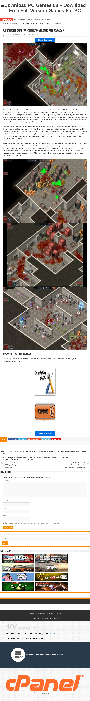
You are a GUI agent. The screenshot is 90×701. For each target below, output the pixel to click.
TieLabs (58, 613)
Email (5, 508)
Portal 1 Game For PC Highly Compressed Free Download (32, 20)
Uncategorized (12, 23)
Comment (6, 480)
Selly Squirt (7, 35)
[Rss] (45, 615)
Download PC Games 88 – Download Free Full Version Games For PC (45, 8)
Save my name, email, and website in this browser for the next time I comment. (32, 523)
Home (2, 23)
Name (5, 501)
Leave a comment (44, 35)
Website (5, 516)
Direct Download (45, 40)
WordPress (41, 613)
